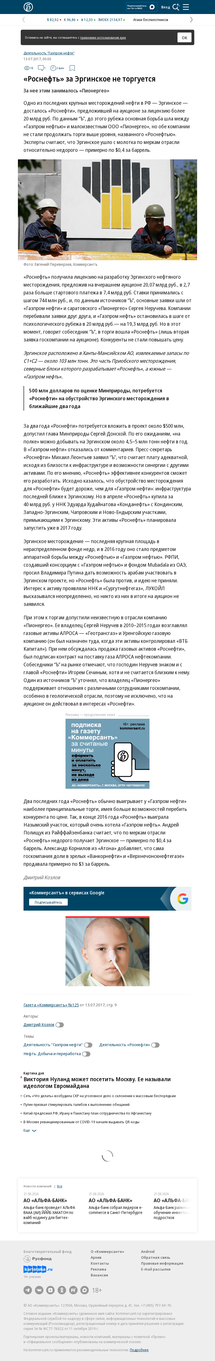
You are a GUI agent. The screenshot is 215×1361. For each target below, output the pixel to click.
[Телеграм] (28, 1290)
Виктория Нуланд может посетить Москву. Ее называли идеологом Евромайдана (97, 1082)
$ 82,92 (53, 19)
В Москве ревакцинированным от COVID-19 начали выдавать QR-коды (81, 1121)
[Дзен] (50, 1290)
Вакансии (99, 1275)
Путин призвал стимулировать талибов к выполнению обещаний (77, 1104)
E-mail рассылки (155, 1269)
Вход (165, 7)
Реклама (98, 1269)
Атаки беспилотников (150, 19)
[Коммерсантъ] (28, 7)
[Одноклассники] (62, 1290)
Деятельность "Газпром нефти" (49, 52)
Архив (96, 1257)
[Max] (84, 1290)
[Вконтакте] (39, 1290)
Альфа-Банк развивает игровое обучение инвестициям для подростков (181, 1212)
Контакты (100, 1263)
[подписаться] (61, 1024)
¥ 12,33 (87, 19)
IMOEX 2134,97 (110, 19)
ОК (184, 37)
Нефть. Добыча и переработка (52, 1053)
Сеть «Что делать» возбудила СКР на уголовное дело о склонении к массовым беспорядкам (100, 1095)
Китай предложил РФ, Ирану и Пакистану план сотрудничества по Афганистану (87, 1113)
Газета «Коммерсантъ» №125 (51, 1005)
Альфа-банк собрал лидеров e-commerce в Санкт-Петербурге (116, 1210)
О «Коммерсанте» (107, 1251)
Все (59, 1186)
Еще (27, 1130)
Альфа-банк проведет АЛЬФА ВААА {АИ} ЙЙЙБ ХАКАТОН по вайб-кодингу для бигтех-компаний (49, 1215)
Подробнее (139, 1349)
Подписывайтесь (48, 902)
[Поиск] (176, 7)
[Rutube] (73, 1290)
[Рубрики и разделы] (186, 7)
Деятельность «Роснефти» (124, 1044)
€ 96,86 (70, 19)
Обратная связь (155, 1257)
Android (148, 1251)
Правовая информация (162, 1263)
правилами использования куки (103, 37)
